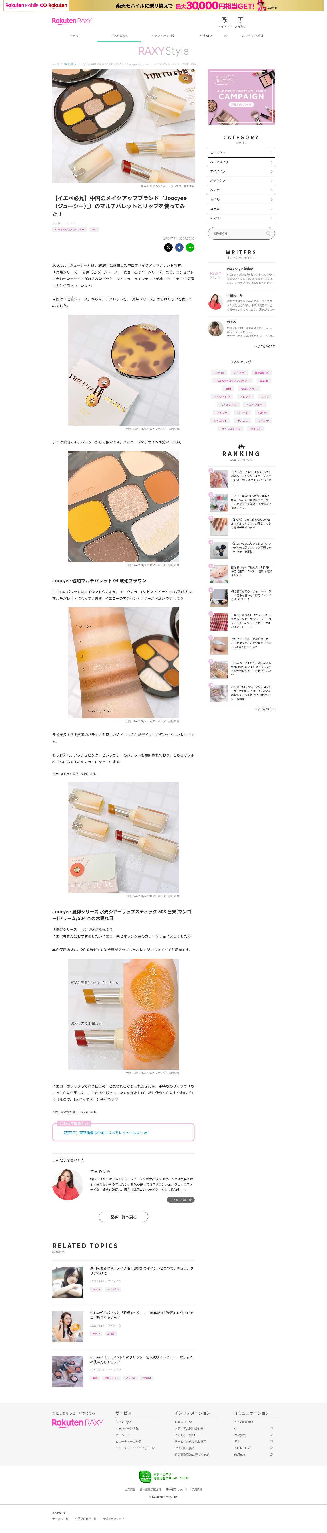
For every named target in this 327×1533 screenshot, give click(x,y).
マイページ (122, 1435)
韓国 (95, 1377)
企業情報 (130, 1489)
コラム (215, 208)
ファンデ (263, 420)
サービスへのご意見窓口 (190, 1441)
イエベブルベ (254, 404)
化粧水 (262, 412)
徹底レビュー (111, 1377)
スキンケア (218, 152)
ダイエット (220, 420)
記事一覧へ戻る (123, 1217)
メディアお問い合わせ (189, 1428)
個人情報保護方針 (150, 1489)
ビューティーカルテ (128, 1441)
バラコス (130, 1377)
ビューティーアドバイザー (132, 1448)
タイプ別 (255, 428)
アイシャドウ (222, 396)
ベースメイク (219, 162)
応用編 (110, 1333)
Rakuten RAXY (72, 21)
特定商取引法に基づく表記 (192, 1454)
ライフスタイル (231, 428)
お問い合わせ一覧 (85, 1518)
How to (96, 1289)
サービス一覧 (60, 1518)
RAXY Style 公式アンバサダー (69, 229)
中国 (94, 229)
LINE (237, 1441)
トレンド (245, 396)
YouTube (239, 1454)
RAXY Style (119, 35)
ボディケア (218, 180)
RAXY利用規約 (184, 1448)
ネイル (215, 199)
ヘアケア (216, 190)
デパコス (242, 420)
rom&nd (147, 1377)
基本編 (264, 380)
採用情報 (197, 1489)
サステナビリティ (113, 1518)
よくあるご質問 (252, 35)
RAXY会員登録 (243, 1422)
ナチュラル (113, 1289)
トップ (74, 35)
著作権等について (176, 1489)
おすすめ (239, 372)
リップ (265, 396)
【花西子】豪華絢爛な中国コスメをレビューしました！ (106, 1132)
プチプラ (221, 412)
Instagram (240, 1435)
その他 (215, 218)
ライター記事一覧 (181, 1200)
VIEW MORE (265, 346)
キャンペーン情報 (163, 35)
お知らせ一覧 (183, 1422)
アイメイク (69, 223)
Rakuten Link (242, 1448)
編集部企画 (261, 372)
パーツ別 (242, 412)
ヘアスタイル (228, 404)
